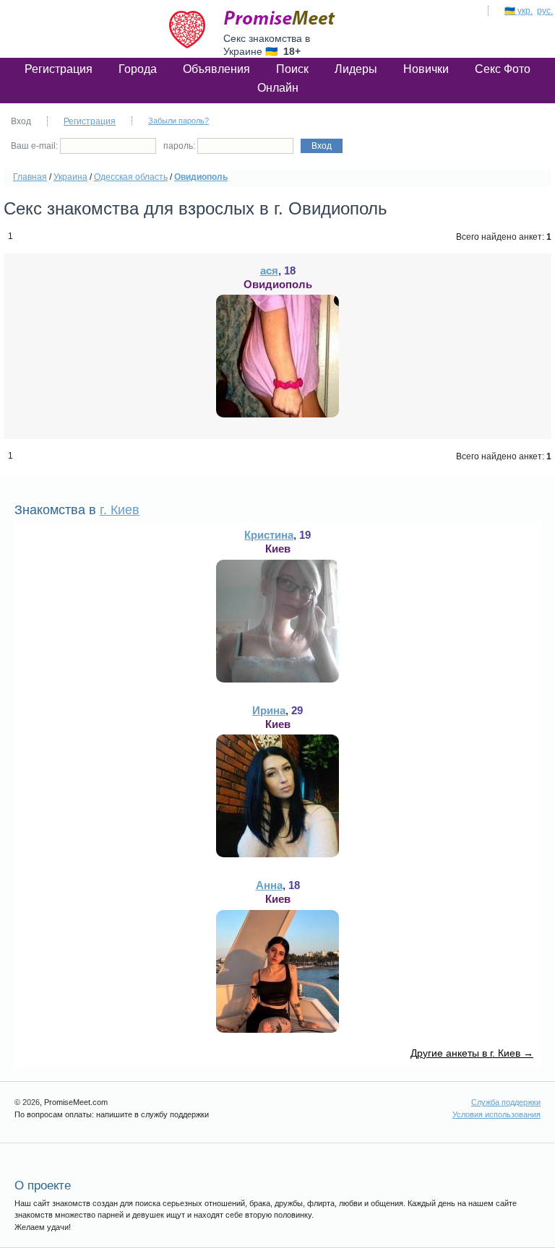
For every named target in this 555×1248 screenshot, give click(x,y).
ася (269, 270)
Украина (70, 177)
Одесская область (131, 177)
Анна (269, 885)
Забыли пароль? (178, 120)
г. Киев (119, 510)
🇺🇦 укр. (518, 11)
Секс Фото (502, 69)
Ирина (268, 710)
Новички (426, 69)
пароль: (180, 146)
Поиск (292, 69)
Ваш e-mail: (35, 146)
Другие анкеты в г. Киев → (471, 1053)
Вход (321, 146)
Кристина (268, 535)
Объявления (216, 69)
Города (138, 69)
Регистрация (58, 69)
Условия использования (496, 1114)
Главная (30, 177)
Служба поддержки (506, 1102)
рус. (545, 11)
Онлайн (277, 88)
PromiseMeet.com (279, 18)
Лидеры (356, 69)
